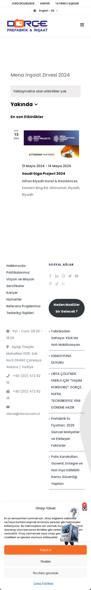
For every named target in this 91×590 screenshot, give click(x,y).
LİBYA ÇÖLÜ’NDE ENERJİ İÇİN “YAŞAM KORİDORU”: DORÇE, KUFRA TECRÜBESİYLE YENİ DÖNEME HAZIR (66, 391)
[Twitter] (70, 276)
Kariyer (12, 292)
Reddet (46, 561)
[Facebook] (50, 276)
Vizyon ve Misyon (20, 279)
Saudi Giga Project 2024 (43, 173)
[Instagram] (63, 276)
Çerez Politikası (43, 583)
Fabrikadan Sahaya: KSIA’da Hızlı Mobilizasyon (65, 338)
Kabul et (45, 550)
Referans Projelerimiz (23, 306)
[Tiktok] (57, 283)
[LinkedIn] (57, 276)
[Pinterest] (50, 283)
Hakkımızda (16, 266)
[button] (85, 508)
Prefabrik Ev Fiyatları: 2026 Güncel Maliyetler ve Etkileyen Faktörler (65, 432)
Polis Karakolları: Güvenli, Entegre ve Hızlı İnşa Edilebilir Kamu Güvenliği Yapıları (67, 470)
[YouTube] (76, 276)
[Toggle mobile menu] (82, 25)
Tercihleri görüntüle (45, 573)
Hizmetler (14, 299)
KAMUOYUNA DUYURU (61, 359)
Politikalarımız (18, 272)
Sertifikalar (15, 286)
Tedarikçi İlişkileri (20, 313)
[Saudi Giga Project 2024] (51, 144)
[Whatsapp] (63, 283)
